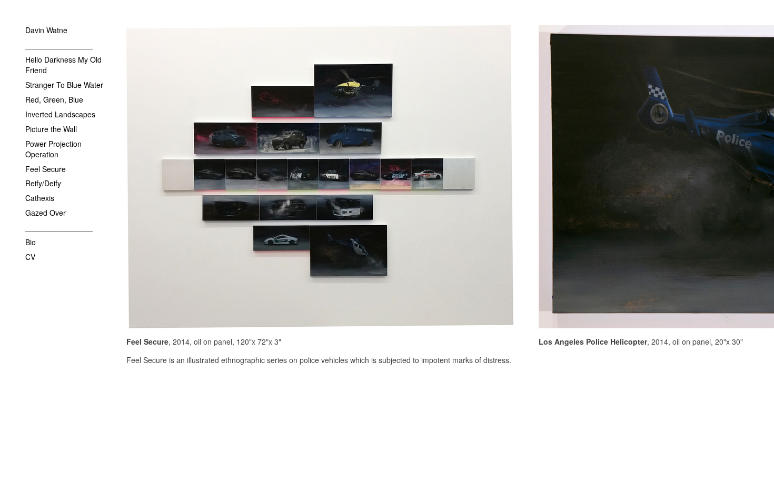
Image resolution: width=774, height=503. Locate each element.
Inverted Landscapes (60, 114)
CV (30, 257)
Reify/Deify (43, 183)
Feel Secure (45, 169)
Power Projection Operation (53, 148)
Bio (30, 242)
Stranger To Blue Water (64, 84)
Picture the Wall (51, 129)
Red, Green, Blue (54, 99)
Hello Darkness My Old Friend (63, 64)
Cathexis (39, 198)
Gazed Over (45, 212)
